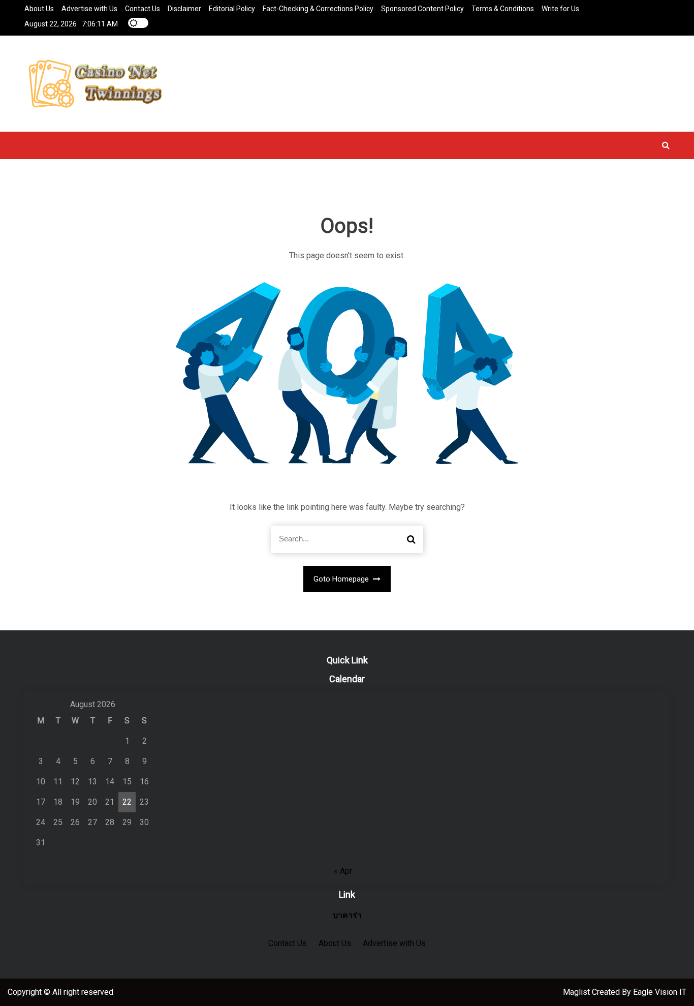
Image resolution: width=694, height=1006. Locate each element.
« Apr (343, 871)
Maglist (577, 992)
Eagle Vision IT (659, 992)
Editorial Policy (232, 9)
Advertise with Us (89, 9)
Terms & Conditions (502, 9)
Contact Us (142, 9)
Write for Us (560, 9)
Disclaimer (184, 9)
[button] (666, 145)
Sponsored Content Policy (422, 9)
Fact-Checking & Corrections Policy (318, 9)
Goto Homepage (342, 579)
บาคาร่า (347, 915)
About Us (39, 9)
